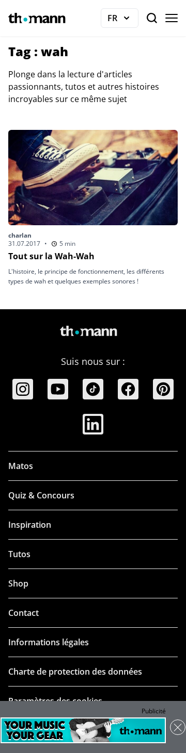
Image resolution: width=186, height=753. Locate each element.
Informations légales (48, 642)
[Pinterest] (163, 389)
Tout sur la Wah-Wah (51, 256)
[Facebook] (128, 389)
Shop (18, 583)
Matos (20, 466)
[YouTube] (58, 389)
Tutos (19, 554)
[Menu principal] (171, 18)
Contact (23, 612)
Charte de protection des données (75, 671)
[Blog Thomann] (37, 18)
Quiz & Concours (41, 495)
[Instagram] (22, 389)
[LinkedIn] (93, 424)
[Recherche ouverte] (152, 18)
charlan (20, 235)
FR (122, 20)
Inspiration (29, 524)
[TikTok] (93, 389)
